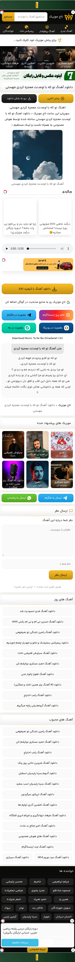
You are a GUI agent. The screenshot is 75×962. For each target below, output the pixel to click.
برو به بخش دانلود (17, 98)
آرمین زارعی (9, 917)
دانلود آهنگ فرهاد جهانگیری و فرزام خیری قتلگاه (37, 815)
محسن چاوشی (14, 882)
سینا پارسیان (29, 917)
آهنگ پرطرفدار (47, 31)
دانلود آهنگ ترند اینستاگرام (37, 847)
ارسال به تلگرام (53, 498)
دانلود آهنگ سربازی (17, 857)
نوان (21, 908)
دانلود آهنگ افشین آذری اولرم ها (37, 805)
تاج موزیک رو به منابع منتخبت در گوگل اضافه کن (35, 302)
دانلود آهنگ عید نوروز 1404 (53, 857)
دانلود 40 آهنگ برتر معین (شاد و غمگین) (37, 685)
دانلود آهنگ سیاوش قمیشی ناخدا (37, 653)
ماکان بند (37, 908)
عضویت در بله (15, 328)
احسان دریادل (64, 917)
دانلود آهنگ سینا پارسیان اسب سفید (37, 784)
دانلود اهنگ (22, 113)
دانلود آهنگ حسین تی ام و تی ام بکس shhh (37, 622)
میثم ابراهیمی (60, 882)
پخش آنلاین (53, 98)
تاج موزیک (56, 16)
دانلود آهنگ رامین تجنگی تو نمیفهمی (38, 632)
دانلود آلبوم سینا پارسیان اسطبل (37, 773)
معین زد (63, 899)
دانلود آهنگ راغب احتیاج (38, 695)
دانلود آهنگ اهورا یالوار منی (37, 674)
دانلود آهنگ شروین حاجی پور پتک (37, 763)
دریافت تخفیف (20, 943)
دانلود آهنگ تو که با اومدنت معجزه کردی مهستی (39, 87)
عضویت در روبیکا (52, 328)
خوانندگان (8, 31)
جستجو (8, 17)
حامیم (37, 882)
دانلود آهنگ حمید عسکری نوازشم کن (37, 664)
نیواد (7, 908)
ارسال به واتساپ (16, 498)
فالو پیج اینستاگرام (54, 315)
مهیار (46, 917)
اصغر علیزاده (14, 899)
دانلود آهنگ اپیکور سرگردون (37, 794)
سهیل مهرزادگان (61, 908)
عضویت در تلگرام (16, 315)
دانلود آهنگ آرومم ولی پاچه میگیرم (37, 706)
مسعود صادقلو (61, 891)
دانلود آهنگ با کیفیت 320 (35, 289)
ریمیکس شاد (26, 31)
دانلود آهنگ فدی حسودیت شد (37, 611)
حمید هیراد (39, 899)
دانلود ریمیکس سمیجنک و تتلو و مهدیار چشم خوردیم (37, 643)
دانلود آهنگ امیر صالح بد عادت (37, 826)
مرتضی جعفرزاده (14, 891)
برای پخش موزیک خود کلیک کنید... (35, 40)
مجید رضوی (38, 891)
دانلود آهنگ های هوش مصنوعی (37, 836)
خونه (28, 358)
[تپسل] (4, 260)
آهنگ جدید (66, 31)
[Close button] (72, 921)
